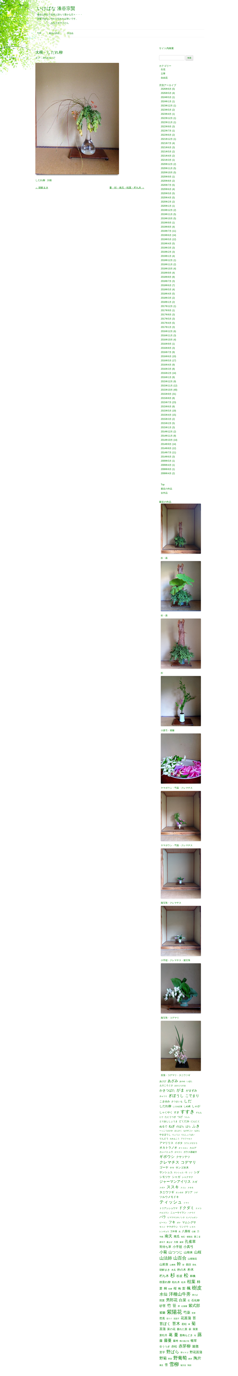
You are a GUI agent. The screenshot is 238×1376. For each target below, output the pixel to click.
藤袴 (175, 1341)
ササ (172, 1168)
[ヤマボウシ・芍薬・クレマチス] (182, 756)
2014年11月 (167, 435)
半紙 (161, 1237)
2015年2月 (166, 423)
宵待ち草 (165, 1246)
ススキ (173, 1187)
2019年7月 (166, 231)
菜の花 (171, 1329)
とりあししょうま (168, 1121)
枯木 (183, 1282)
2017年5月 (166, 318)
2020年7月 (166, 185)
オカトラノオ (168, 1147)
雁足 (161, 1365)
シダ (196, 1172)
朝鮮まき (41, 187)
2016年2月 (166, 373)
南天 (168, 1236)
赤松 (174, 1346)
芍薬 (186, 1312)
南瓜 (177, 1236)
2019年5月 (166, 239)
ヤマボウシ (172, 1227)
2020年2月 (166, 201)
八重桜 (186, 1231)
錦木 (190, 1359)
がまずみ (191, 1090)
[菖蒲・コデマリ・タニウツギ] (182, 1043)
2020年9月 (166, 176)
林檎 (192, 1275)
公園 (193, 1232)
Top (39, 33)
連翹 (195, 1346)
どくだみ (184, 1121)
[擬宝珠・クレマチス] (182, 871)
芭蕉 (162, 1318)
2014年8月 (166, 448)
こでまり (192, 1096)
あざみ (173, 1081)
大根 (49, 180)
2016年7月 (166, 352)
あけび (162, 1081)
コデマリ (188, 1162)
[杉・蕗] (182, 529)
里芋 (162, 1352)
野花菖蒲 (196, 1352)
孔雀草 (190, 1241)
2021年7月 (166, 143)
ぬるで (163, 1126)
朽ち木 (164, 1275)
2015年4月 (166, 415)
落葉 (195, 1329)
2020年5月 (166, 193)
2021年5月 (166, 151)
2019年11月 (167, 214)
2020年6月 (166, 189)
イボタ (179, 1143)
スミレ (183, 1188)
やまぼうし (165, 1134)
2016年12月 (167, 331)
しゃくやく (165, 1112)
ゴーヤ (163, 1167)
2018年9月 (166, 272)
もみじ (197, 1131)
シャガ (176, 1176)
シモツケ (165, 1176)
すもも (199, 1113)
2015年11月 (167, 385)
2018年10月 (167, 268)
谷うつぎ (164, 1346)
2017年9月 (166, 310)
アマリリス (166, 1142)
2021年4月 (166, 155)
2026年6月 (166, 89)
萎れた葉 (182, 1329)
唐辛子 (162, 1242)
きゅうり (163, 1096)
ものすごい (188, 1131)
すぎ (176, 1112)
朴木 (190, 1269)
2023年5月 (166, 109)
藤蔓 (168, 1340)
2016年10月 (167, 339)
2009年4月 (166, 465)
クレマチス (169, 1162)
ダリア (189, 1192)
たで (161, 1117)
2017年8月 (166, 314)
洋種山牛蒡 (180, 1294)
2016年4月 (166, 364)
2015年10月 (167, 389)
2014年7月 (166, 452)
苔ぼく (165, 1324)
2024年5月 (166, 97)
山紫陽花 (192, 1259)
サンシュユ (165, 1172)
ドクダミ (186, 1208)
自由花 (164, 77)
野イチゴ (184, 1353)
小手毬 (177, 1246)
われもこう (174, 1139)
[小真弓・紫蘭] (182, 699)
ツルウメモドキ (169, 1196)
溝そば (195, 1295)
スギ (194, 1182)
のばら (180, 1126)
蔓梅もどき (186, 1335)
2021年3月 (166, 160)
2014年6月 (166, 456)
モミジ (162, 1227)
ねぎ (172, 1126)
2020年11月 (167, 168)
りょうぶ (176, 1135)
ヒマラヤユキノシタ (176, 1217)
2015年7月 (166, 402)
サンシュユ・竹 (180, 1172)
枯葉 (191, 1282)
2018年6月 (166, 285)
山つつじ (175, 1252)
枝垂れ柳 (165, 1282)
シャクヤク (187, 1177)
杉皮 (179, 1275)
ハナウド (191, 1213)
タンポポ (179, 1193)
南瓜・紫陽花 (187, 1237)
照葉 (162, 1300)
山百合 (179, 1258)
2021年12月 (167, 139)
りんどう (163, 1138)
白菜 (182, 1300)
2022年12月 (167, 118)
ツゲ (196, 1193)
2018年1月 (166, 302)
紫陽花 (174, 1311)
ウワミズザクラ (190, 1143)
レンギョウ (164, 1232)
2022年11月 (167, 122)
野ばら (172, 1352)
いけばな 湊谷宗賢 (56, 8)
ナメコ (198, 1208)
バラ (162, 1217)
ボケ (179, 1223)
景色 (194, 1265)
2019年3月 (166, 247)
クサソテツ (183, 1156)
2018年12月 (167, 260)
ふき (196, 1126)
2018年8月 (166, 277)
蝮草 (194, 1340)
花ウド (169, 1319)
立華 (163, 73)
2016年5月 (166, 360)
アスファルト (186, 1139)
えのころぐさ (166, 1085)
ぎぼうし (176, 1096)
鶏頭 (189, 1365)
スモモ (190, 1188)
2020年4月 (166, 197)
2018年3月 (166, 298)
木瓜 (173, 1270)
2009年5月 (166, 461)
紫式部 (194, 1306)
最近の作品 (54, 33)
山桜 (197, 1252)
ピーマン (163, 1223)
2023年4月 (166, 114)
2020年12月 (167, 164)
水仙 (163, 1294)
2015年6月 (166, 406)
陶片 (197, 1358)
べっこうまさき (166, 1131)
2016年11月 (167, 335)
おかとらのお (180, 1086)
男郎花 (172, 1300)
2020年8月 (166, 181)
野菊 (163, 1358)
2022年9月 (166, 126)
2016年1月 (166, 377)
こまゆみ (164, 1101)
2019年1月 (166, 256)
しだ (188, 1101)
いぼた (189, 1081)
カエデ (193, 1148)
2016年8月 (166, 348)
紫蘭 (162, 1312)
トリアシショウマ (168, 1208)
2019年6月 (166, 235)
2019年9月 (166, 222)
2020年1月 (166, 206)
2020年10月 (167, 172)
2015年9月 (166, 394)
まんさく (178, 1131)
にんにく (195, 1121)
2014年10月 (167, 440)
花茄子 (176, 1319)
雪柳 (174, 1364)
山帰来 (188, 1252)
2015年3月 (166, 419)
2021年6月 (166, 147)
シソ (191, 1172)
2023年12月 (167, 105)
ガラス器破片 (190, 1152)
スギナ (162, 1188)
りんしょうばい (188, 1135)
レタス (192, 1227)
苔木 (176, 1324)
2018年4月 (166, 293)
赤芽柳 (185, 1346)
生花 (163, 69)
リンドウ (183, 1227)
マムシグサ (189, 1222)
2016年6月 (166, 356)
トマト (186, 1203)
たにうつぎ (170, 1117)
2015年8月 (166, 398)
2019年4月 (166, 243)
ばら (188, 1126)
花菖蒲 (186, 1318)
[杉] (182, 641)
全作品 (70, 33)
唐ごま (197, 1236)
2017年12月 (167, 306)
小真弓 (188, 1247)
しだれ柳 (40, 180)
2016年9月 (166, 344)
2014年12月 (167, 431)
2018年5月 (166, 289)
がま (180, 1090)
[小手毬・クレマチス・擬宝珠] (182, 928)
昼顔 (188, 1264)
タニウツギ (166, 1192)
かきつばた (167, 1090)
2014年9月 (166, 444)
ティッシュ (170, 1202)
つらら (187, 1117)
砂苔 (162, 1305)
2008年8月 (166, 469)
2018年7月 (166, 281)
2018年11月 (167, 264)
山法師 (165, 1258)
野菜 (170, 1359)
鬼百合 (183, 1365)
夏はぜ (169, 1242)
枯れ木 (176, 1282)
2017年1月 (166, 327)
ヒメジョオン (192, 1217)
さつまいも (177, 1101)
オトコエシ (183, 1148)
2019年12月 (167, 210)
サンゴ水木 (182, 1167)
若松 (184, 1324)
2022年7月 (166, 130)
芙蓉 (193, 1313)
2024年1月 (166, 101)
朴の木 (181, 1269)
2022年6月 (166, 135)
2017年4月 (166, 323)
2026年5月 (166, 93)
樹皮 (197, 1287)
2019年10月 (167, 218)
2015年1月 (166, 427)
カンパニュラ (166, 1152)
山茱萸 (163, 1264)
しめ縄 (187, 1106)
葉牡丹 (163, 1335)
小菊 (163, 1252)
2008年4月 (166, 473)
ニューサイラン (178, 1212)
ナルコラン (164, 1213)
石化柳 (195, 1300)
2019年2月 (166, 252)
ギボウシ (167, 1157)
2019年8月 (166, 227)
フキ (171, 1222)
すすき (188, 1111)
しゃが (196, 1106)
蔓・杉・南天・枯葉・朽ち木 (126, 187)
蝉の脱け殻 (184, 1341)
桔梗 (170, 1289)
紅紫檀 (184, 1306)
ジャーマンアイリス (175, 1181)
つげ (180, 1117)
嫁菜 (181, 1242)
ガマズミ (178, 1152)
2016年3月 (166, 369)
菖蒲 (162, 1329)
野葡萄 (180, 1358)
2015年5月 (166, 410)
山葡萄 (172, 1265)
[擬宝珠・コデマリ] (182, 986)
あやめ (182, 1081)
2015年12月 (167, 381)
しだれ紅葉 (177, 1106)
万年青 (173, 1231)
